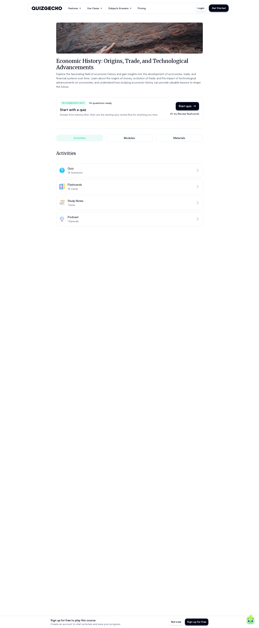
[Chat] (250, 619)
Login (201, 8)
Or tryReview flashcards (184, 113)
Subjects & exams (118, 8)
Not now (176, 621)
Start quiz (185, 106)
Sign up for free (196, 621)
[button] (129, 170)
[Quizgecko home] (47, 8)
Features (73, 8)
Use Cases (93, 8)
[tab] (79, 137)
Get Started (219, 8)
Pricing (142, 8)
